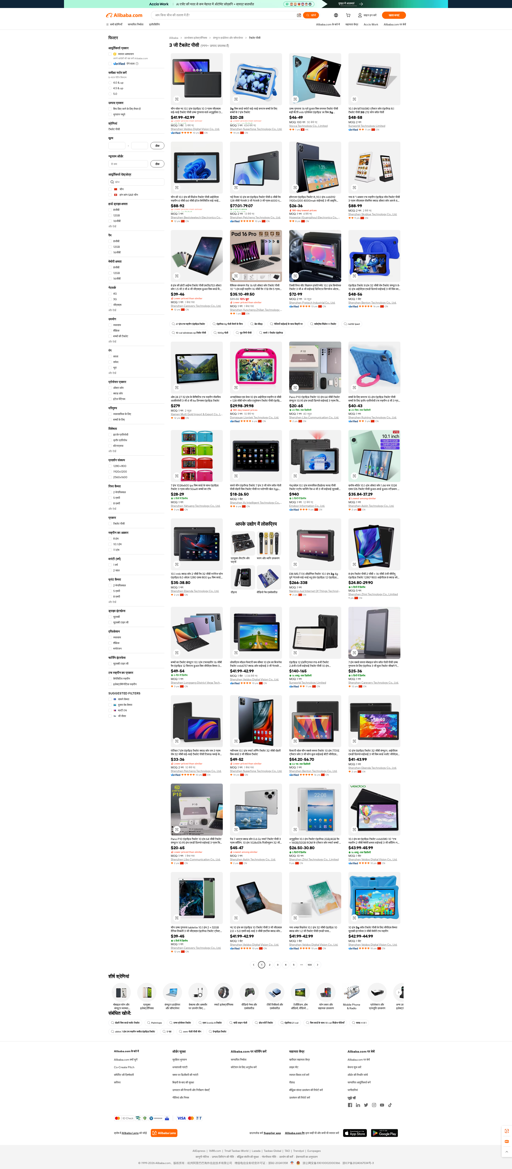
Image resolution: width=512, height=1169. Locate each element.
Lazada (256, 1150)
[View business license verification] (292, 1163)
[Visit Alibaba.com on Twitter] (366, 1105)
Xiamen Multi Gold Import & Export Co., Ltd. (197, 414)
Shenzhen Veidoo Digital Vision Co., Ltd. (195, 129)
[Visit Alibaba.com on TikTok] (390, 1105)
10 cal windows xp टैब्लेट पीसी (191, 332)
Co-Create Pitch (124, 1067)
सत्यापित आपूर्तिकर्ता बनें (359, 1082)
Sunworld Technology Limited (366, 125)
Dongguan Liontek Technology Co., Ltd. (254, 417)
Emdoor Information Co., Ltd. (307, 505)
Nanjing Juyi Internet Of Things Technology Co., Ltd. (315, 591)
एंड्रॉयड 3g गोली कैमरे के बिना (230, 324)
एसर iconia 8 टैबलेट (212, 1022)
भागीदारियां (353, 1090)
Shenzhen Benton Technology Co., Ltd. (372, 302)
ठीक (157, 145)
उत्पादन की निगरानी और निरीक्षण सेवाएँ (190, 1090)
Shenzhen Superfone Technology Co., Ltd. (256, 129)
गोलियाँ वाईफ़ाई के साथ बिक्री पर (288, 324)
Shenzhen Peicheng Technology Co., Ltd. (255, 217)
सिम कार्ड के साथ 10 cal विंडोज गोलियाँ (327, 1022)
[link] (507, 1131)
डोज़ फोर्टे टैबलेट (266, 1022)
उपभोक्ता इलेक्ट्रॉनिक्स (195, 37)
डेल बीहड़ (258, 324)
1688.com (215, 1150)
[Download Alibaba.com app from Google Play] (384, 1133)
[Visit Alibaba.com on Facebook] (350, 1105)
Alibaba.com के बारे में (126, 1051)
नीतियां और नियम (180, 1097)
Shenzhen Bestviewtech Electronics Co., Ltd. (197, 217)
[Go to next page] (317, 964)
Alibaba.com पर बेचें (359, 1059)
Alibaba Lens (130, 1133)
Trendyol (298, 1150)
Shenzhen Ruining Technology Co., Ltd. (372, 417)
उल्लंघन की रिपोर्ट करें (299, 1097)
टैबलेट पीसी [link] (254, 37)
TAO (287, 1150)
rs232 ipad (354, 324)
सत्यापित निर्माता (238, 1059)
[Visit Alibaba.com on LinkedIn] (358, 1105)
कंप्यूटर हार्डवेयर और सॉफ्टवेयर (228, 37)
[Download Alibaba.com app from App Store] (355, 1133)
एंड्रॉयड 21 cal (291, 1022)
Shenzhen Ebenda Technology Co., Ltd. (195, 591)
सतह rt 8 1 (361, 1022)
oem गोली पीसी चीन (192, 1031)
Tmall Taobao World (236, 1150)
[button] (299, 15)
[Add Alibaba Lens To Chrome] (164, 1133)
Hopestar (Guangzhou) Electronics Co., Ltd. (315, 217)
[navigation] (136, 502)
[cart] (349, 15)
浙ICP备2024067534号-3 (358, 1163)
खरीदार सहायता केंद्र (299, 1059)
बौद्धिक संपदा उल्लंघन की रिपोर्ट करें (306, 1090)
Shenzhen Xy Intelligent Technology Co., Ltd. (256, 502)
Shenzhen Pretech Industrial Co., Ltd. (312, 302)
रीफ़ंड (292, 1082)
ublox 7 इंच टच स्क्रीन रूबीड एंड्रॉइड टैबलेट (135, 1031)
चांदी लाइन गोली (240, 1022)
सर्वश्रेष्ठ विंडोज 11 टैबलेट (325, 324)
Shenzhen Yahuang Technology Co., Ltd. (195, 505)
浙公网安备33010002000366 (321, 1163)
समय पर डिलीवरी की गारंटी (185, 1074)
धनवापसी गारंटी (179, 1067)
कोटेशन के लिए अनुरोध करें (244, 1067)
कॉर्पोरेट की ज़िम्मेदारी (124, 1074)
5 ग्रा (169, 1031)
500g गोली (223, 332)
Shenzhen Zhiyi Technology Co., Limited (373, 594)
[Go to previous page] (253, 964)
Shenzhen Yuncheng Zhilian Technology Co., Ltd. (256, 309)
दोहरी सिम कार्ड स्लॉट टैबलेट (127, 1022)
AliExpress (199, 1150)
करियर (117, 1082)
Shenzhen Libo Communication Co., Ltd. (314, 417)
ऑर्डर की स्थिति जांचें (358, 1074)
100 (310, 964)
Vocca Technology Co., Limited (308, 125)
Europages (314, 1150)
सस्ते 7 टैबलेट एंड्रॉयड (273, 332)
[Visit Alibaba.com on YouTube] (382, 1105)
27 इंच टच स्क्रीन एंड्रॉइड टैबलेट (190, 324)
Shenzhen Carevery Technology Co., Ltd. (196, 305)
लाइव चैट (293, 1067)
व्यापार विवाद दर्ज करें (299, 1074)
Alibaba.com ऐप (295, 1133)
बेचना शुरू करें (354, 1067)
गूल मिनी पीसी (246, 332)
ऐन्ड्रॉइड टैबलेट (219, 1031)
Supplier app (272, 1133)
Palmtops (156, 1022)
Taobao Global (272, 1150)
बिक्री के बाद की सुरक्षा (183, 1082)
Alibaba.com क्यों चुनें (125, 1059)
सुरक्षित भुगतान (179, 1059)
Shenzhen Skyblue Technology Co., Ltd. (372, 214)
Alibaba (173, 37)
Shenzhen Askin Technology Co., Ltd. (371, 505)
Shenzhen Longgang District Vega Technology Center (197, 682)
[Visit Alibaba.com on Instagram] (374, 1105)
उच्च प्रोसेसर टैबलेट (182, 1022)
